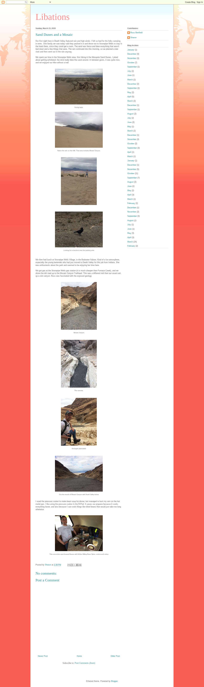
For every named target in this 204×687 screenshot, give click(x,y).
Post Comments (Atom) (85, 663)
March (130, 79)
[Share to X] (74, 564)
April (129, 96)
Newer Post (43, 656)
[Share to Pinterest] (80, 564)
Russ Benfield (136, 32)
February (131, 203)
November (131, 58)
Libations (53, 17)
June (129, 75)
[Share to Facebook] (77, 564)
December (131, 54)
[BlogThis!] (71, 564)
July (129, 71)
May (129, 92)
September (132, 67)
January (130, 50)
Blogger (114, 681)
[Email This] (68, 564)
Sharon (133, 37)
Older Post (115, 656)
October (130, 62)
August (130, 114)
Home (79, 656)
